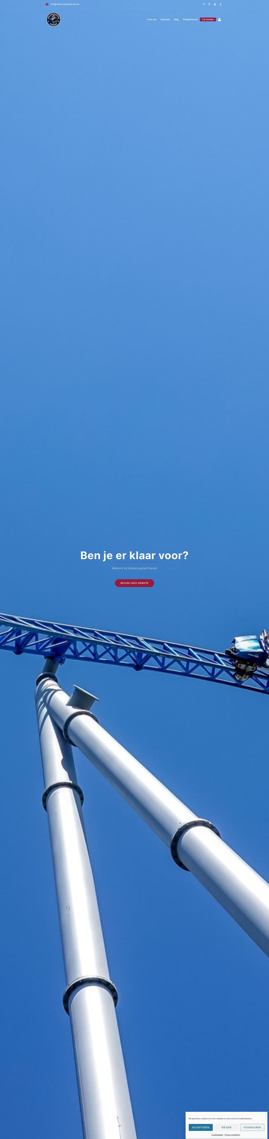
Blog (176, 19)
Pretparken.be (190, 19)
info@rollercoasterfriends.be (65, 4)
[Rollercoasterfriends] (53, 19)
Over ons (151, 19)
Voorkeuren (252, 1127)
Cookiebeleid (217, 1135)
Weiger (226, 1127)
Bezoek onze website (134, 583)
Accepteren (200, 1127)
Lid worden (208, 19)
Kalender (165, 19)
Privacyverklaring (232, 1135)
